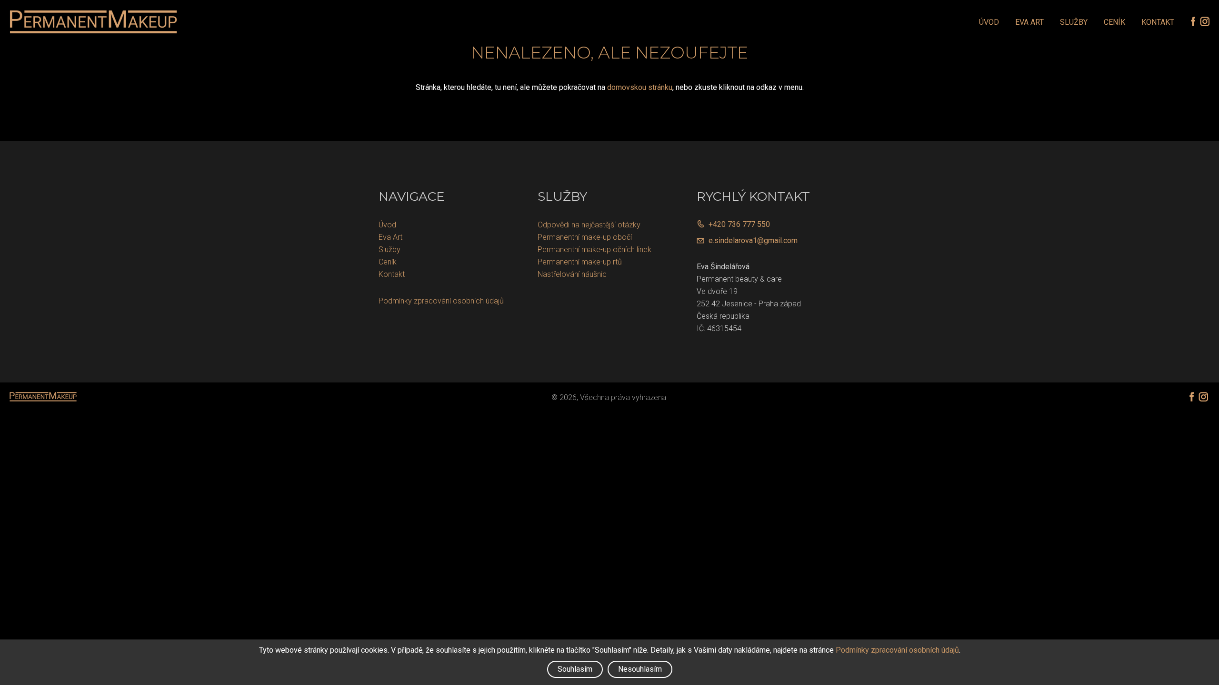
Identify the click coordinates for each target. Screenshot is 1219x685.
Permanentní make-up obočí (585, 237)
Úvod (989, 22)
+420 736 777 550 (739, 224)
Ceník (1114, 22)
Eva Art (1029, 22)
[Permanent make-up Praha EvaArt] (93, 22)
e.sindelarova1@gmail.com (753, 240)
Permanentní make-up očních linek (594, 249)
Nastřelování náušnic (572, 274)
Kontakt (1157, 22)
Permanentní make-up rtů (580, 261)
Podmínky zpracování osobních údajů (441, 300)
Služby (1074, 22)
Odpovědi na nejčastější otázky (589, 224)
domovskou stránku (639, 87)
